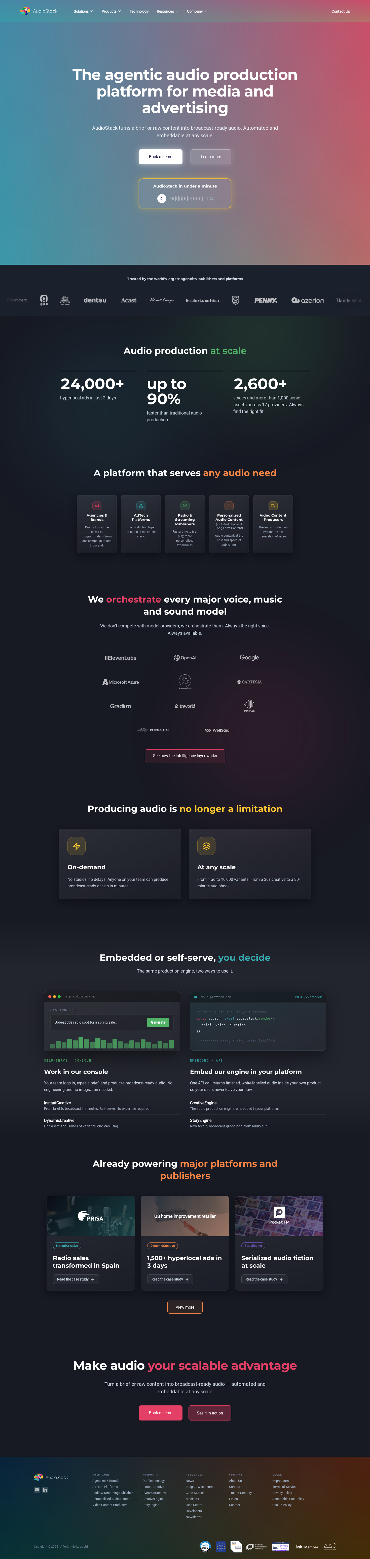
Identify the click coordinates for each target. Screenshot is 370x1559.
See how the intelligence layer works (185, 755)
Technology (139, 11)
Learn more (211, 156)
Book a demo (160, 156)
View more (185, 1307)
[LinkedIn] (45, 1490)
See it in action (210, 1413)
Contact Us (340, 11)
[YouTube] (37, 1490)
